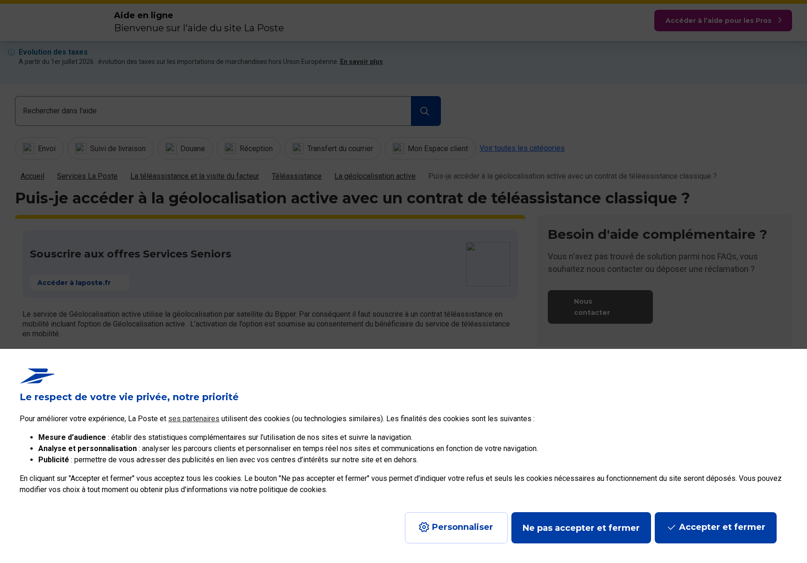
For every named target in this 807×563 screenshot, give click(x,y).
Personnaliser (462, 527)
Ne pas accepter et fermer (581, 528)
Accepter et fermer (722, 527)
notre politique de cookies (283, 489)
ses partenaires (193, 418)
